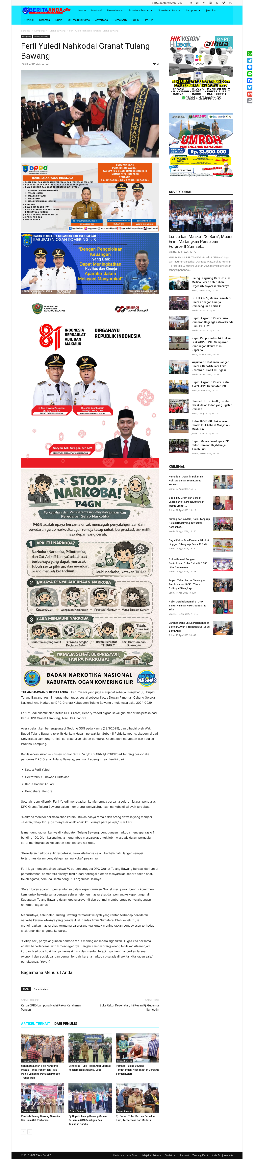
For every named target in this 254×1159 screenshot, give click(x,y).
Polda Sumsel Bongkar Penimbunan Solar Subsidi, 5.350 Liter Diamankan (188, 563)
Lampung (191, 10)
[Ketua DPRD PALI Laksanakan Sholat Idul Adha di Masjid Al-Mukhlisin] (179, 426)
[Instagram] (210, 2)
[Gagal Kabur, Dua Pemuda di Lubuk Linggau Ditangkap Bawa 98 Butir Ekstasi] (223, 545)
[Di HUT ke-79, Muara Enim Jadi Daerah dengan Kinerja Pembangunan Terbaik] (179, 303)
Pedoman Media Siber (125, 1155)
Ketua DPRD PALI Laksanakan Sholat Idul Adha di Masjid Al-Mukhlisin (211, 425)
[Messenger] (249, 67)
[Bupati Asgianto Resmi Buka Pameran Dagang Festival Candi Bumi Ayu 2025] (179, 323)
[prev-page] (23, 1131)
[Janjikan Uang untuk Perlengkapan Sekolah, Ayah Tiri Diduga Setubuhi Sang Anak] (223, 628)
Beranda (26, 30)
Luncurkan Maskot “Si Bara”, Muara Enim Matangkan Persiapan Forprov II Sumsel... (201, 241)
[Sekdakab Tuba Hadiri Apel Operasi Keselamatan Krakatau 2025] (90, 1048)
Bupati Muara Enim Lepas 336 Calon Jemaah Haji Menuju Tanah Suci (210, 445)
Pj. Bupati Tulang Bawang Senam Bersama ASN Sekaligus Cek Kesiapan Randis (87, 1120)
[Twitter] (217, 2)
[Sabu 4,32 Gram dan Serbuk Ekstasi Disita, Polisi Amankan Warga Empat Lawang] (223, 503)
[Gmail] (249, 94)
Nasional (96, 10)
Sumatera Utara (167, 10)
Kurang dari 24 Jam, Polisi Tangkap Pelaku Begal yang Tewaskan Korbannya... (189, 522)
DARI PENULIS (65, 1024)
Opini (136, 20)
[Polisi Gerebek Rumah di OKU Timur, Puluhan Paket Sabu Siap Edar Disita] (223, 607)
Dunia (58, 20)
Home (82, 10)
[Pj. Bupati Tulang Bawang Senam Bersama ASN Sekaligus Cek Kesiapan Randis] (90, 1098)
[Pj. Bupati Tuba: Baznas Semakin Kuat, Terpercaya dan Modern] (137, 1098)
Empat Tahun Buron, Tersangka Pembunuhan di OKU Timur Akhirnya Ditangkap (187, 584)
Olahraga (44, 20)
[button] (191, 2)
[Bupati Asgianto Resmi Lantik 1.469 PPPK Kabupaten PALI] (179, 387)
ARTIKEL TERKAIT (35, 1024)
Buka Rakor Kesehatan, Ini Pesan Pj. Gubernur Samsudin (129, 1007)
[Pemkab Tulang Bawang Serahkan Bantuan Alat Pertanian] (42, 1098)
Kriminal (29, 20)
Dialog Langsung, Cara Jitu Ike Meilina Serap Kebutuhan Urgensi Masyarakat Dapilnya (211, 282)
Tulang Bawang (56, 30)
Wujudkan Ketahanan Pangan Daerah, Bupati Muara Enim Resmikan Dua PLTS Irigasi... (210, 366)
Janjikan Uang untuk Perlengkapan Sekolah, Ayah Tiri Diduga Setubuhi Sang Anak (189, 626)
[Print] (249, 100)
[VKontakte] (230, 2)
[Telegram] (249, 60)
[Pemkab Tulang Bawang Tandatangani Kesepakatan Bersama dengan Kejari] (137, 1048)
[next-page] (29, 1131)
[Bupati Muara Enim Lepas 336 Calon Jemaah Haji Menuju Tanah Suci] (179, 446)
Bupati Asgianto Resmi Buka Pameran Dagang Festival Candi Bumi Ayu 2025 (212, 322)
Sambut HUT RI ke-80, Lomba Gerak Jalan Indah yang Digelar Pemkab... (212, 405)
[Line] (249, 74)
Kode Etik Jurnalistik (222, 1155)
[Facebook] (204, 2)
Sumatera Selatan (139, 10)
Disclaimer (170, 1155)
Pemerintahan (41, 989)
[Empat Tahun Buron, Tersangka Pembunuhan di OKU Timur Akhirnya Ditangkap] (223, 585)
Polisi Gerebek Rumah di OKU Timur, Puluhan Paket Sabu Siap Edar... (187, 605)
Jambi (209, 10)
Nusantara (113, 10)
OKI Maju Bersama (79, 20)
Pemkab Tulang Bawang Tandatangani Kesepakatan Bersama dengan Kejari (137, 1069)
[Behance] (197, 2)
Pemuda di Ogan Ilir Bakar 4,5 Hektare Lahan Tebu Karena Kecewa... (186, 480)
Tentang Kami (200, 1155)
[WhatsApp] (249, 53)
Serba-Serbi (120, 20)
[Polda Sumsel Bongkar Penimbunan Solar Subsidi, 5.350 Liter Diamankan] (223, 564)
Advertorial (101, 20)
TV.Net (149, 20)
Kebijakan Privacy (151, 1155)
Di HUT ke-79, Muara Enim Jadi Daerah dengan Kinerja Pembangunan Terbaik (211, 302)
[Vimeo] (223, 2)
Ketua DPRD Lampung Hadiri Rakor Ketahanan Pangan (51, 1007)
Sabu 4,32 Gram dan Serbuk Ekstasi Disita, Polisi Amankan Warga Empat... (186, 501)
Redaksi (184, 1155)
